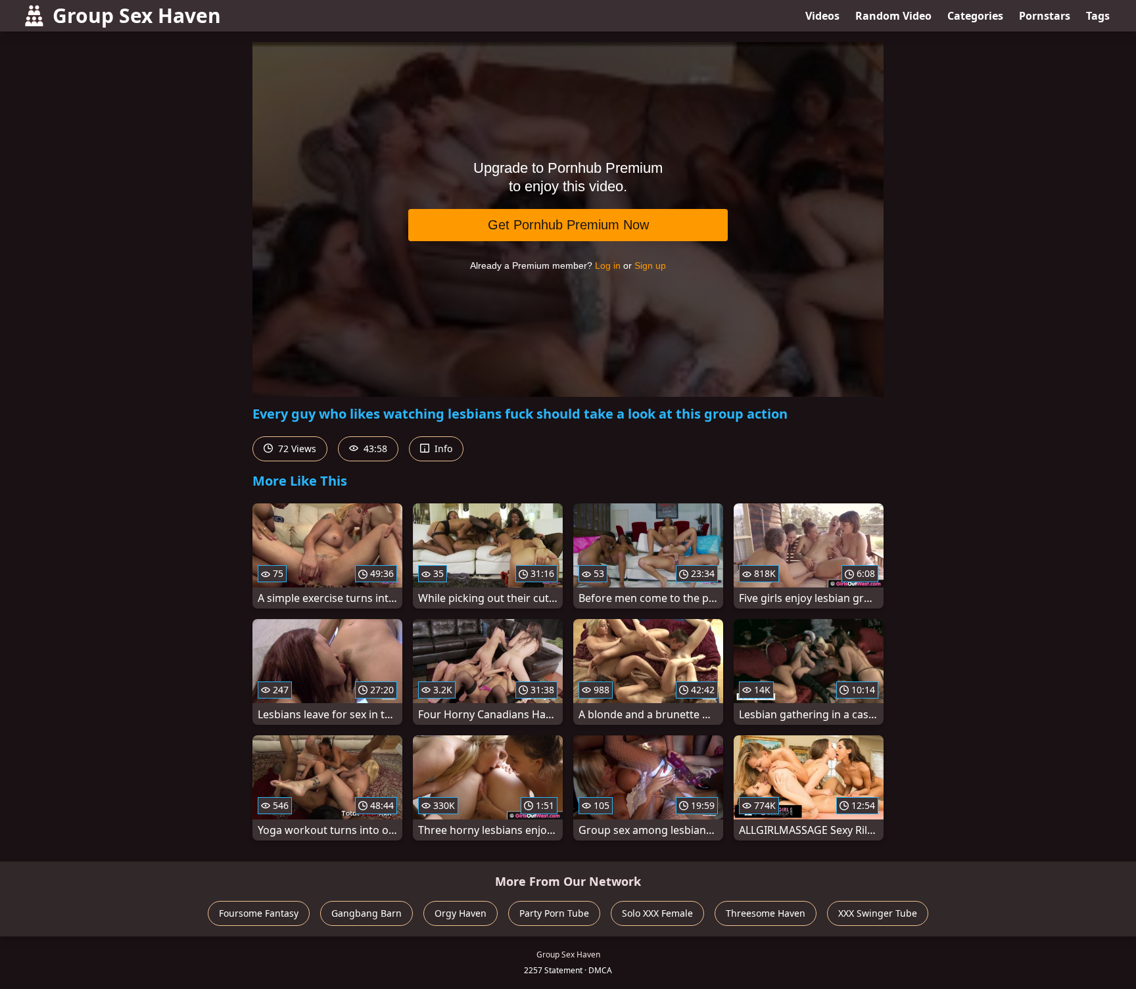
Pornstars (1044, 16)
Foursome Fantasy (258, 913)
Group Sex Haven (137, 15)
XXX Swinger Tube (877, 913)
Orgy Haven (460, 913)
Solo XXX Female (657, 913)
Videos (822, 16)
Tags (1098, 16)
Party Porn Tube (554, 913)
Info (442, 448)
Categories (975, 16)
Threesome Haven (765, 913)
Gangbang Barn (366, 913)
